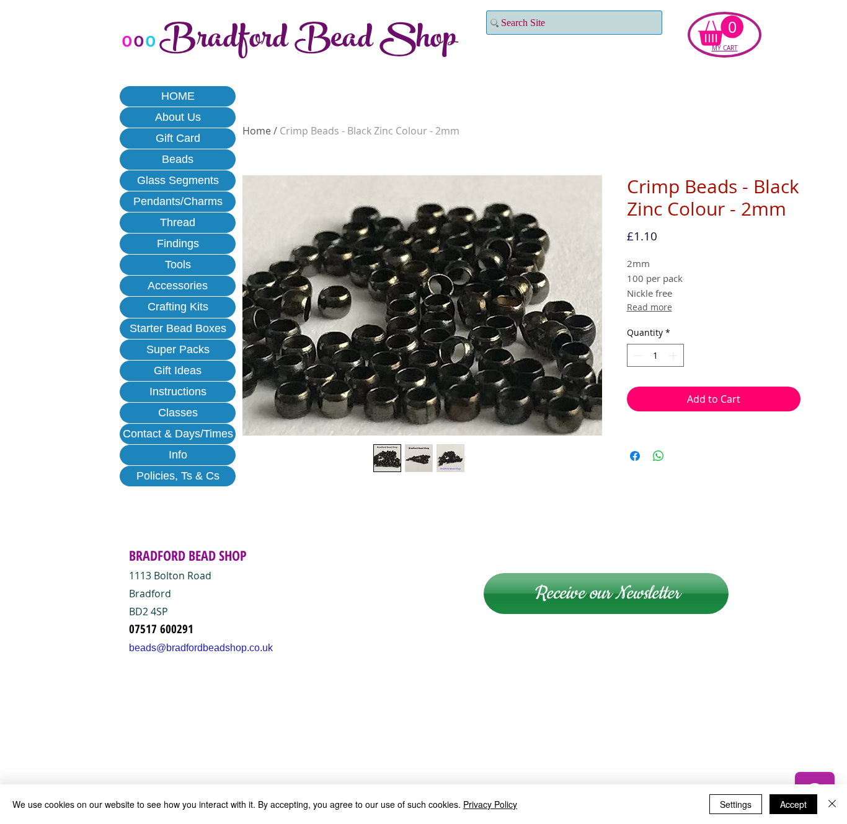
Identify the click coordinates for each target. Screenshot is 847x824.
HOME (178, 96)
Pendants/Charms (178, 201)
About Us (178, 117)
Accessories (178, 285)
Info (178, 455)
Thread (177, 222)
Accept (793, 804)
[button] (720, 30)
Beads (177, 159)
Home (256, 131)
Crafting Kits (178, 306)
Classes (178, 412)
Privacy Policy (490, 804)
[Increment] (674, 355)
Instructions (177, 391)
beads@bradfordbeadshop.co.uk (201, 647)
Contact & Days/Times (178, 433)
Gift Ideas (178, 370)
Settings (736, 804)
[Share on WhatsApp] (658, 456)
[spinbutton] (655, 355)
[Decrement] (636, 355)
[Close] (832, 804)
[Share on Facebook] (634, 456)
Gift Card (178, 138)
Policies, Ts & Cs (178, 476)
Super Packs (178, 349)
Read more (649, 307)
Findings (178, 243)
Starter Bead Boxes (178, 328)
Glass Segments (178, 180)
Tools (178, 264)
